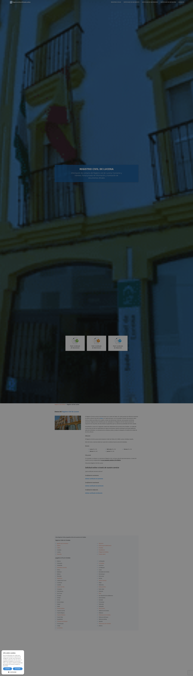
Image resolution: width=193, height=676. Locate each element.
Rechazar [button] (17, 668)
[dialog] (13, 662)
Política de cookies (12, 665)
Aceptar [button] (7, 668)
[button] (13, 672)
